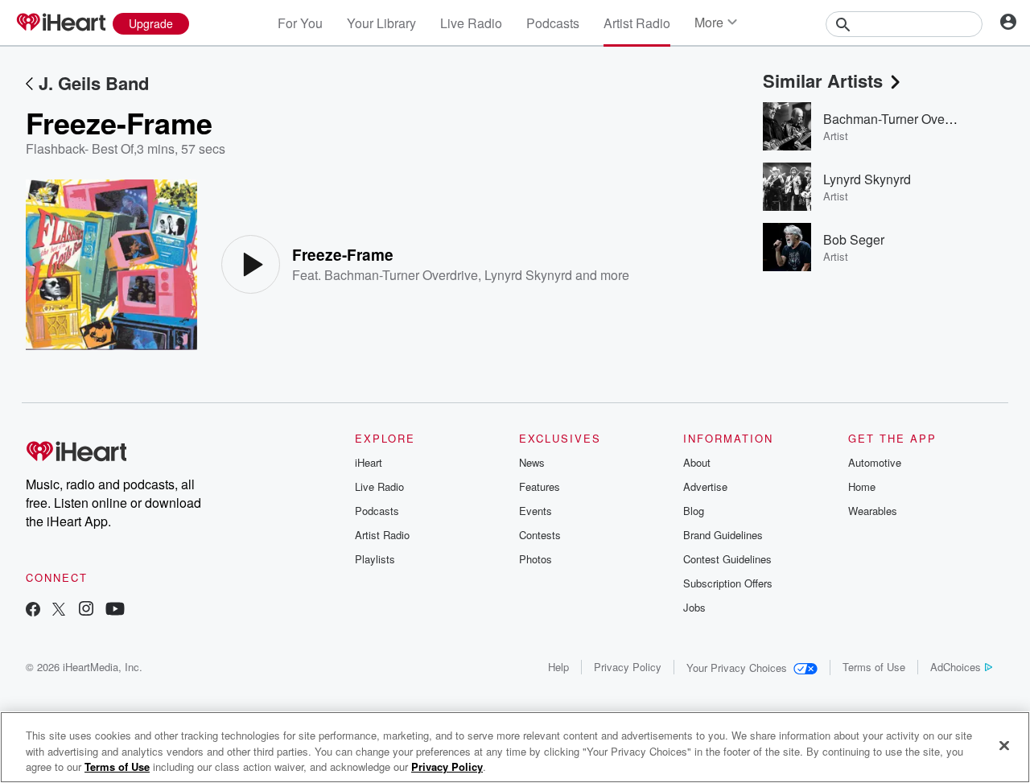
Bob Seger (853, 239)
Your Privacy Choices (736, 667)
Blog (693, 510)
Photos (535, 559)
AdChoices (955, 666)
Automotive (874, 462)
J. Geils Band (94, 83)
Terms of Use (874, 666)
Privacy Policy (627, 666)
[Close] (1004, 745)
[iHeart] (60, 23)
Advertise (705, 486)
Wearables (872, 510)
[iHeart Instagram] (86, 610)
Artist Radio (637, 23)
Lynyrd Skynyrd (528, 275)
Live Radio (471, 23)
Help (558, 666)
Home (862, 486)
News (532, 462)
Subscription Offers (727, 583)
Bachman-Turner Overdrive (401, 275)
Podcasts (552, 23)
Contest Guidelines (727, 559)
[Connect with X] (58, 610)
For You (300, 23)
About (697, 462)
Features (539, 486)
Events (535, 510)
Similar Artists (823, 80)
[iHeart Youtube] (115, 610)
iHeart (368, 462)
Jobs (694, 607)
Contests (540, 534)
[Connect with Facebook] (33, 610)
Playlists (375, 559)
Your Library (381, 23)
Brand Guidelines (723, 534)
